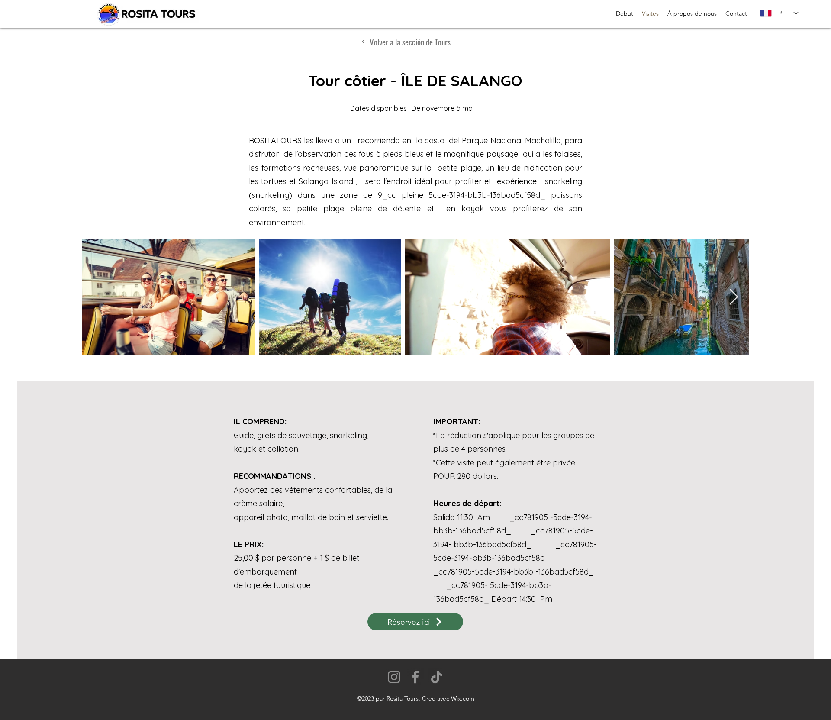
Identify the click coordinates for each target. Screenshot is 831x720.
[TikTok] (436, 676)
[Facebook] (415, 676)
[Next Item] (734, 297)
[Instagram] (394, 676)
